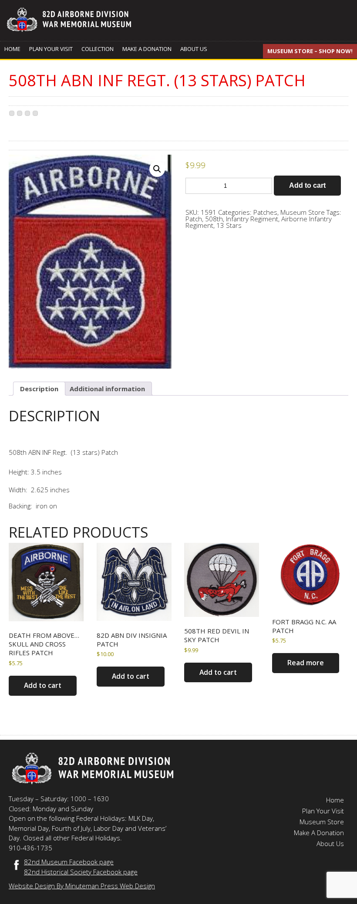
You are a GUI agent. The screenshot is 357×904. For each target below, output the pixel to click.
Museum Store (302, 212)
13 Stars (229, 225)
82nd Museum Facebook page (69, 861)
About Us (193, 49)
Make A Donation (147, 49)
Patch (193, 218)
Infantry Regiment (252, 218)
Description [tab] (39, 388)
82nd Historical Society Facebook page (81, 871)
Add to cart (307, 185)
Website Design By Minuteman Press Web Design (82, 885)
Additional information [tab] (107, 388)
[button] (157, 169)
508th (214, 218)
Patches (265, 212)
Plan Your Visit (51, 49)
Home (12, 49)
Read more (305, 662)
